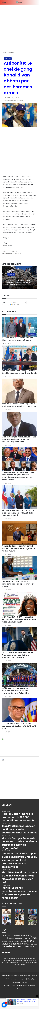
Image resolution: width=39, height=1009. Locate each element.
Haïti (34, 938)
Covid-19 (26, 938)
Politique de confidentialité (26, 985)
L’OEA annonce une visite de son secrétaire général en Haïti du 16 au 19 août (19, 726)
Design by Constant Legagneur (16, 979)
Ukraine (22, 947)
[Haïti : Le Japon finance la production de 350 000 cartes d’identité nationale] (19, 358)
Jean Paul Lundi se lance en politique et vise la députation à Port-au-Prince (19, 405)
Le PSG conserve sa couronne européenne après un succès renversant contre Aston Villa (15, 690)
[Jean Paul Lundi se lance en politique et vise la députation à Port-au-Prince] (19, 391)
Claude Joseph (18, 938)
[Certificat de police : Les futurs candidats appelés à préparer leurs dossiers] (19, 568)
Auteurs (19, 989)
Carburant (11, 938)
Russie (28, 944)
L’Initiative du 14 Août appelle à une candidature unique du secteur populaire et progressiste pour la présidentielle (18, 476)
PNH (23, 944)
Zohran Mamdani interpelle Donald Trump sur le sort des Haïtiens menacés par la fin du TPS (17, 655)
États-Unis (29, 947)
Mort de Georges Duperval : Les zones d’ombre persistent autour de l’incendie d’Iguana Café (19, 439)
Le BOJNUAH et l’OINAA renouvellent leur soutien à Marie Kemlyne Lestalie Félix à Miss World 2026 (19, 619)
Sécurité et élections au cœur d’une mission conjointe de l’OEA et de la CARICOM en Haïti (18, 513)
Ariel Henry (26, 935)
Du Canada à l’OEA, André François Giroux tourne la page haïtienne (17, 338)
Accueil (4, 52)
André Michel (15, 936)
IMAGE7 (7, 98)
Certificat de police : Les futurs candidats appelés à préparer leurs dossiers (18, 584)
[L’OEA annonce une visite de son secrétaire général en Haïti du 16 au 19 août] (19, 710)
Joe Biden (11, 941)
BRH (5, 938)
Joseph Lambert (19, 941)
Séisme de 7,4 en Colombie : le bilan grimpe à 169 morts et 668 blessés (19, 282)
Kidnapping (15, 943)
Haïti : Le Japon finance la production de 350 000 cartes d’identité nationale (19, 372)
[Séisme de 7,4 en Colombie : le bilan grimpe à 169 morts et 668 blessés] (32, 917)
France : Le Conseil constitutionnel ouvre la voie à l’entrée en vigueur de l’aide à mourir (18, 548)
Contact (13, 985)
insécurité (4, 941)
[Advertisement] (19, 27)
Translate (17, 305)
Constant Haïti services (19, 982)
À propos (7, 985)
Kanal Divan (7, 246)
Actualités (11, 52)
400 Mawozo (6, 936)
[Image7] (19, 2)
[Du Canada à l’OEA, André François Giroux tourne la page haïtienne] (32, 911)
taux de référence (19, 945)
